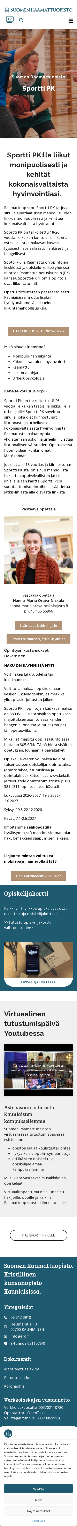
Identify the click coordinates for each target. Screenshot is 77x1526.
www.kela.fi (59, 775)
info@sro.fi (20, 1336)
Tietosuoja (38, 1521)
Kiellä (38, 1500)
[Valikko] (71, 21)
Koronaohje (14, 1386)
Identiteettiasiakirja (21, 1369)
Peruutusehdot (17, 1377)
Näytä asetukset (38, 1511)
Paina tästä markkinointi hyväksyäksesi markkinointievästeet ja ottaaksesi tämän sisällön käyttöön (38, 1070)
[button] (21, 20)
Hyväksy (38, 1488)
